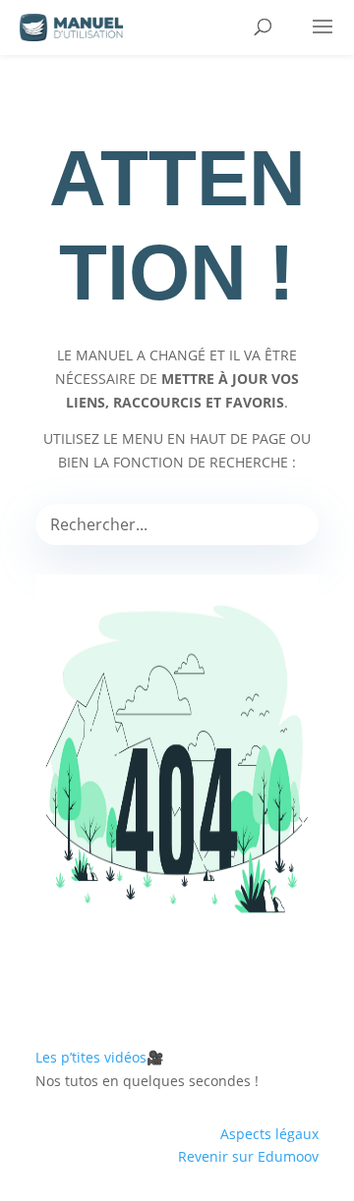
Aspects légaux (269, 1133)
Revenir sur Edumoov (248, 1156)
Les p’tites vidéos (99, 1057)
